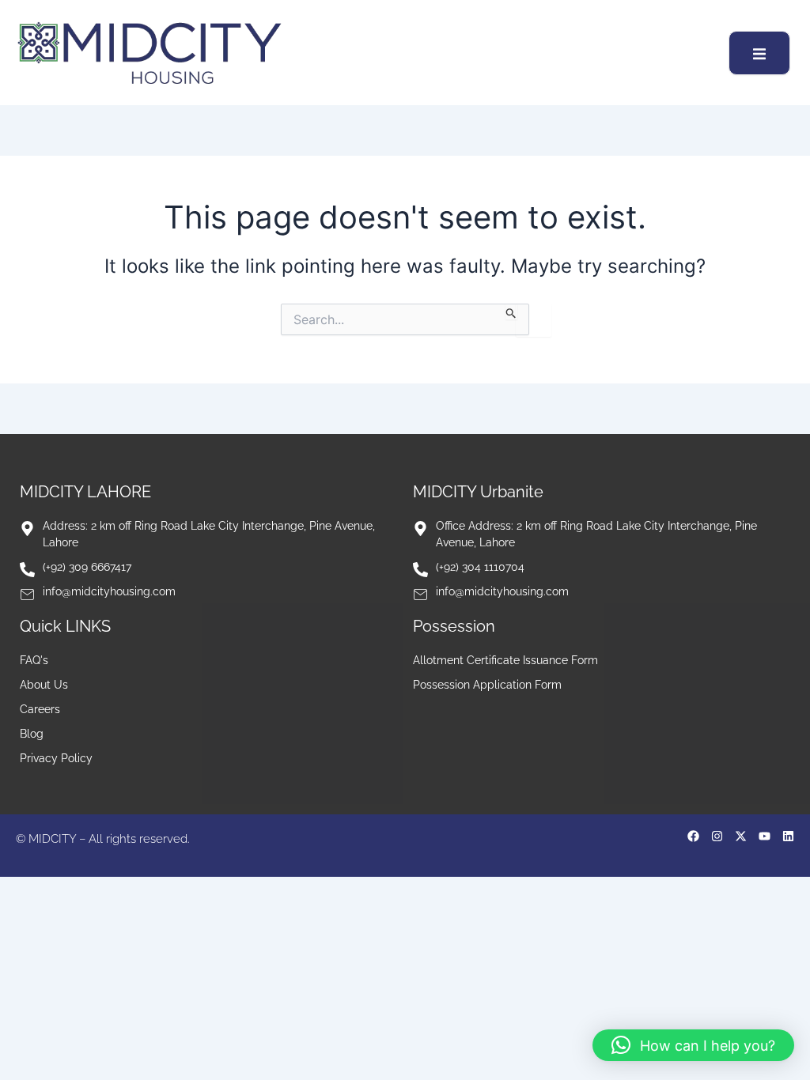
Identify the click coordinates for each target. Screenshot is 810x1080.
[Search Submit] (511, 311)
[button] (693, 1045)
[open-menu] (759, 53)
